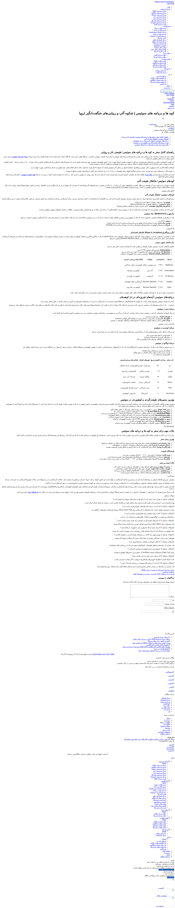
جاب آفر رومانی (160, 70)
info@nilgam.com (99, 654)
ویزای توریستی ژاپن (159, 17)
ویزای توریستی (165, 702)
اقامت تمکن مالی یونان (158, 49)
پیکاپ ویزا (166, 705)
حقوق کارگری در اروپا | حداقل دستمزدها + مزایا (154, 651)
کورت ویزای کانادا (160, 24)
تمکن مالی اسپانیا (160, 47)
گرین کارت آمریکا (160, 51)
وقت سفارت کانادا (160, 61)
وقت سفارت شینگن (159, 65)
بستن (172, 758)
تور (169, 711)
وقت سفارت (166, 707)
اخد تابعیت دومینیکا (159, 43)
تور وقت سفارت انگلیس (158, 80)
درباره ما (167, 720)
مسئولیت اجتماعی (164, 732)
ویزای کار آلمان (161, 72)
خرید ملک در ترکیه (160, 30)
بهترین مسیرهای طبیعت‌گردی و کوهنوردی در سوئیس (151, 143)
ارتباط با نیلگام (165, 734)
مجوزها (167, 728)
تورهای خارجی (161, 76)
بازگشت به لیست (168, 572)
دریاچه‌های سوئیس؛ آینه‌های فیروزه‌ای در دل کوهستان (151, 141)
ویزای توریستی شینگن (158, 15)
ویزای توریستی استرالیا (158, 22)
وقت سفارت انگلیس (159, 63)
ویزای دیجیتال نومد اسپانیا (157, 32)
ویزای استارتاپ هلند (159, 40)
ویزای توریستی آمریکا (159, 20)
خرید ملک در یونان (160, 28)
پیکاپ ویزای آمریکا (160, 57)
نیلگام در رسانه (165, 722)
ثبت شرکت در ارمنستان (158, 36)
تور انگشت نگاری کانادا (158, 78)
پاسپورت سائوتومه (160, 45)
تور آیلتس (163, 84)
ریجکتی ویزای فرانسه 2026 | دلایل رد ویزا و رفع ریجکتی (151, 639)
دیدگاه (171, 597)
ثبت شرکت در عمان (159, 34)
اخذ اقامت (166, 704)
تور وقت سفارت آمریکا (158, 82)
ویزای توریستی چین (159, 18)
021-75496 (170, 95)
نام (172, 600)
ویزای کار (167, 709)
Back (164, 763)
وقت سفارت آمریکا (159, 67)
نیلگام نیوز (166, 724)
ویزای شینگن (165, 698)
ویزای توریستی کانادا (159, 11)
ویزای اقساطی (165, 700)
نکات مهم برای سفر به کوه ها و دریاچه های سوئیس (151, 145)
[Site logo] (164, 3)
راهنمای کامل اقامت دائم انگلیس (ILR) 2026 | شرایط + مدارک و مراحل (146, 647)
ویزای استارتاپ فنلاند (159, 42)
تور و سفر (171, 108)
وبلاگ (168, 718)
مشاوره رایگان (169, 93)
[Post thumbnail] (162, 637)
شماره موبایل (169, 604)
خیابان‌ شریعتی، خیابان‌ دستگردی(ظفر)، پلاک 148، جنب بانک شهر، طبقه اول (149, 739)
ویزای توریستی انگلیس (158, 13)
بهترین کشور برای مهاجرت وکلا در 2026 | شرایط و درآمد (151, 643)
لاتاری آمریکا (162, 38)
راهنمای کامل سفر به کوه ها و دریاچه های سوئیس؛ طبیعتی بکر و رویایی (145, 137)
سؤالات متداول (165, 726)
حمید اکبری (152, 124)
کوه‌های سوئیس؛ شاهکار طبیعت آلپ (156, 139)
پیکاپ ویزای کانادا (160, 55)
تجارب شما (166, 730)
